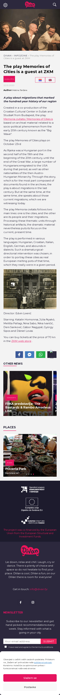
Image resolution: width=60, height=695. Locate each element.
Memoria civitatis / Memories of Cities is (28, 119)
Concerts (11, 397)
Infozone (20, 55)
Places (9, 427)
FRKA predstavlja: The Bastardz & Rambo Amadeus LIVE (27, 407)
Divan (8, 55)
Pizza (9, 463)
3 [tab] (31, 474)
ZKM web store (21, 341)
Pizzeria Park (15, 469)
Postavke (30, 687)
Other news (13, 363)
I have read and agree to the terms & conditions (30, 647)
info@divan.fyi (38, 589)
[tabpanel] (30, 455)
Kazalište (9, 79)
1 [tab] (26, 474)
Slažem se (30, 677)
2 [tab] (28, 474)
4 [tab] (33, 474)
